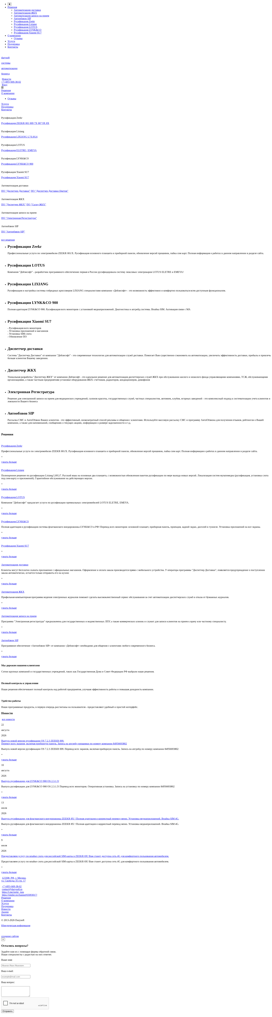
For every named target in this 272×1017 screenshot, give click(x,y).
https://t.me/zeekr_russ (13, 892)
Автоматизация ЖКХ (25, 13)
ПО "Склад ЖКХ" (36, 204)
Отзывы (18, 38)
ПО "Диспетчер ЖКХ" (13, 204)
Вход (4, 84)
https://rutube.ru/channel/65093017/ (19, 895)
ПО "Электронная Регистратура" (19, 218)
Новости (6, 79)
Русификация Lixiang (25, 24)
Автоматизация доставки (27, 10)
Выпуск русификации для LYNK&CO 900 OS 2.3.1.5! (30, 781)
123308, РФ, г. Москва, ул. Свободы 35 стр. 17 (13, 879)
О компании (14, 35)
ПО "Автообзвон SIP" (13, 231)
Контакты (13, 47)
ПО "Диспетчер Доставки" (15, 191)
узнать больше (9, 462)
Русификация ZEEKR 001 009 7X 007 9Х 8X (25, 123)
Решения (12, 7)
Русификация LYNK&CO (27, 30)
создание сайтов (10, 936)
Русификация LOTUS (25, 27)
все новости (8, 719)
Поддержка (14, 44)
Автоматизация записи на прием (31, 15)
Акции (5, 912)
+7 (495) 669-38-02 (11, 82)
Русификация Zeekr (24, 21)
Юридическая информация (15, 925)
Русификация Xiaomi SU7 (28, 32)
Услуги (11, 41)
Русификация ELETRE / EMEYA (19, 150)
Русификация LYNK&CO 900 (17, 164)
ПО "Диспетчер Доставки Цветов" (49, 191)
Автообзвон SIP (22, 18)
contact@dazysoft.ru (12, 889)
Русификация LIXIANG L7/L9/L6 (19, 136)
